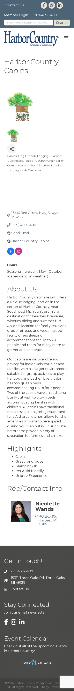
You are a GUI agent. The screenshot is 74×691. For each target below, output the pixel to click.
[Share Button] (11, 148)
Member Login (16, 15)
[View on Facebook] (10, 254)
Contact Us (15, 5)
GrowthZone (58, 687)
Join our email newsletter (25, 612)
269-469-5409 (45, 15)
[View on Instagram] (18, 254)
